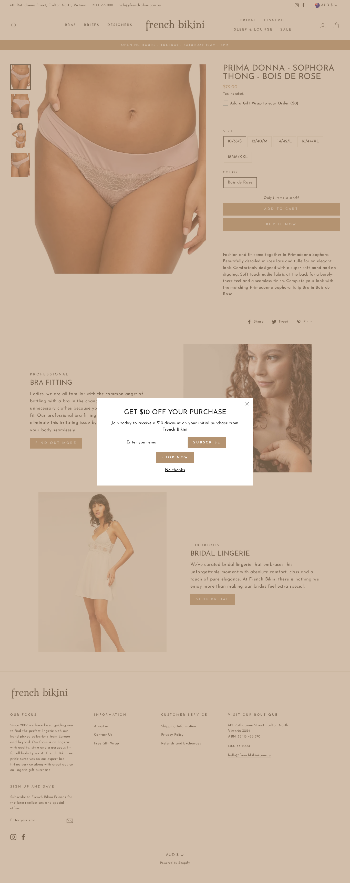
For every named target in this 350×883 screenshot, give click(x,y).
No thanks (175, 470)
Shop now (175, 457)
